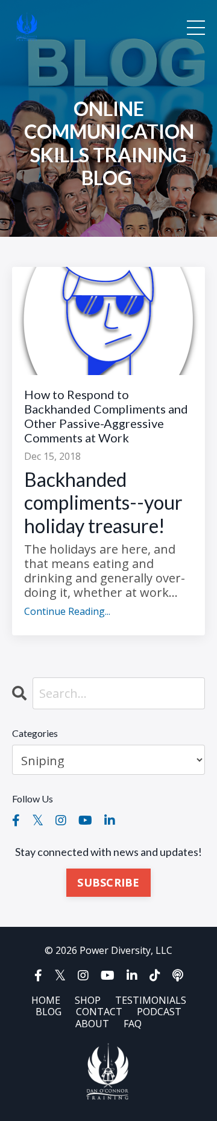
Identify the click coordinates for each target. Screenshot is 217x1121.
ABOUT (92, 1023)
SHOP (88, 1000)
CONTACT (99, 1011)
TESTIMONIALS (150, 1000)
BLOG (48, 1011)
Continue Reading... (67, 611)
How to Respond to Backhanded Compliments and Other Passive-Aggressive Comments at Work (106, 416)
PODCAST (159, 1011)
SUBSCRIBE (108, 882)
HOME (45, 1000)
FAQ (133, 1023)
